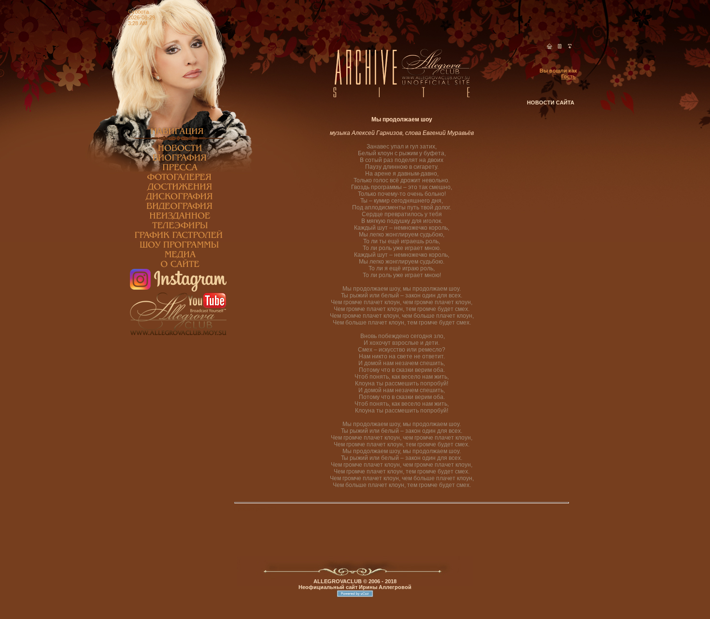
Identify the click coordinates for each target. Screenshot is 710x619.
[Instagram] (178, 290)
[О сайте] (178, 267)
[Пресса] (178, 170)
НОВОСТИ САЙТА (550, 102)
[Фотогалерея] (178, 180)
